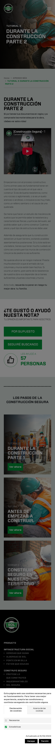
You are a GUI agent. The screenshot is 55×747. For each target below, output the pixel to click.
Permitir (45, 741)
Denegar (31, 741)
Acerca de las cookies (39, 709)
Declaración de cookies (15, 709)
